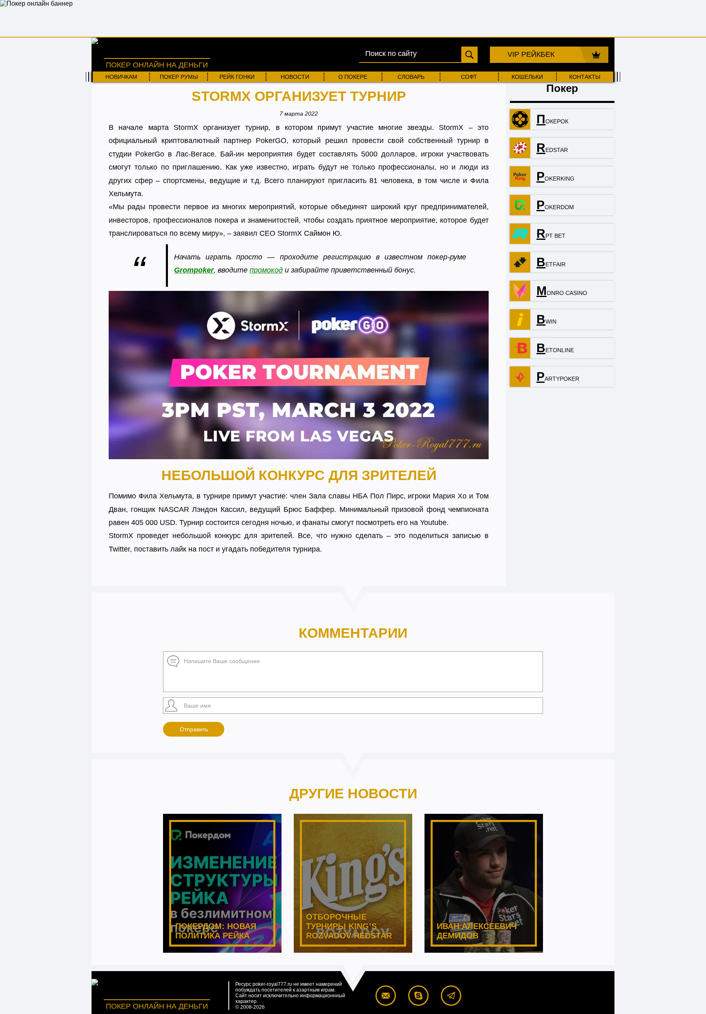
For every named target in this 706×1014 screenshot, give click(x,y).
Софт (469, 77)
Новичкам (121, 77)
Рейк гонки (237, 77)
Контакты (584, 77)
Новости (295, 77)
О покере (352, 77)
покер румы (179, 77)
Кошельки (527, 77)
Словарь (411, 77)
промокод (266, 270)
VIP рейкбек (530, 54)
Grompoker (194, 270)
